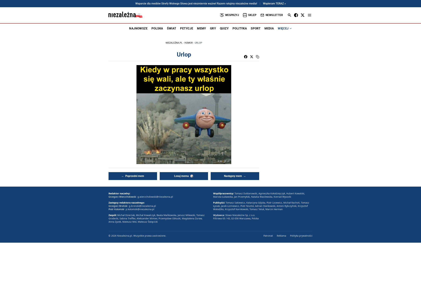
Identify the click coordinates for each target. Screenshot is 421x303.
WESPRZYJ (232, 15)
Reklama (281, 235)
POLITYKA (240, 28)
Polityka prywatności (301, 235)
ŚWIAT (171, 28)
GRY (213, 28)
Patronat (268, 235)
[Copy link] (257, 56)
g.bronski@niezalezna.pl (142, 205)
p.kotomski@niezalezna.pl (140, 209)
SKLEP (252, 15)
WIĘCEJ (283, 28)
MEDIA (269, 28)
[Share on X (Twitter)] (251, 56)
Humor (189, 42)
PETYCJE (186, 28)
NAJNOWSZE (138, 28)
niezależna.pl (174, 42)
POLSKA (157, 28)
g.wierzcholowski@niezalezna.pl (155, 196)
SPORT (255, 28)
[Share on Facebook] (245, 56)
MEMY (201, 28)
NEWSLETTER (274, 15)
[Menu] (309, 15)
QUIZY (224, 28)
